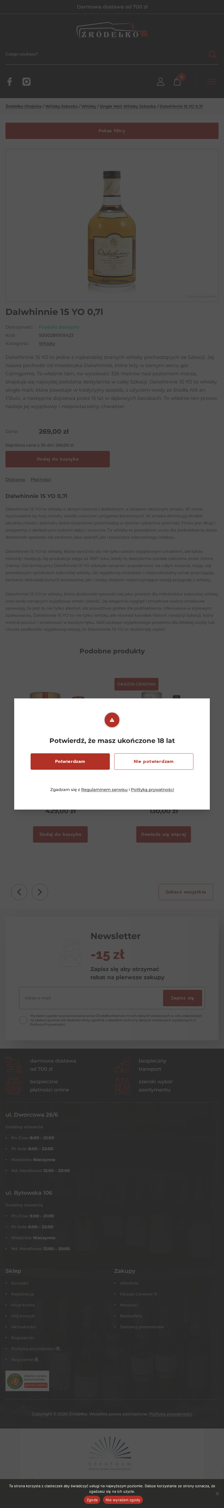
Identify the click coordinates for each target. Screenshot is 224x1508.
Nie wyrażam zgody (123, 1500)
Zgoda (92, 1500)
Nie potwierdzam (154, 761)
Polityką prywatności (152, 789)
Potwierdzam (70, 761)
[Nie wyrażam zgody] (217, 1493)
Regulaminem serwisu (104, 789)
